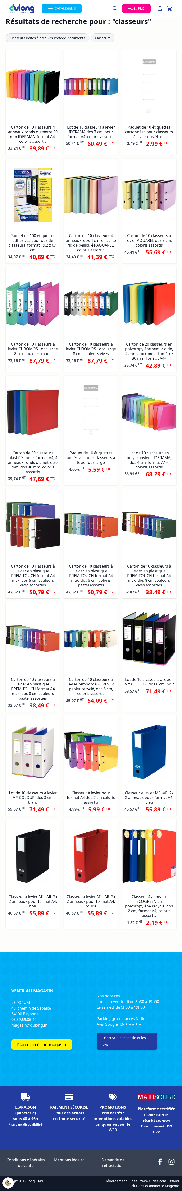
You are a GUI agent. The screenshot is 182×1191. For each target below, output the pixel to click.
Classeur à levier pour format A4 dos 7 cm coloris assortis (91, 797)
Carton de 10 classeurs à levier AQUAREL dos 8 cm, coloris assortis (149, 240)
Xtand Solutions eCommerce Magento (154, 1183)
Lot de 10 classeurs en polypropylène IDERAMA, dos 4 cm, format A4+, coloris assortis (149, 460)
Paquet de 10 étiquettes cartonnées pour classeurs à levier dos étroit (149, 132)
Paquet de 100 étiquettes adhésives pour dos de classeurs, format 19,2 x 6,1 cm (33, 242)
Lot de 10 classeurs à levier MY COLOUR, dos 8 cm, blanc (33, 797)
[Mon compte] (160, 8)
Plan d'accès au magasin (41, 1044)
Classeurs (102, 38)
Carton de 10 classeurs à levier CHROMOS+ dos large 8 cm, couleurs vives (91, 349)
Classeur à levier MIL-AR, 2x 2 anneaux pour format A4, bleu (149, 797)
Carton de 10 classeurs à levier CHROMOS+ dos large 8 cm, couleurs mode (33, 349)
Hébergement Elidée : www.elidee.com (135, 1181)
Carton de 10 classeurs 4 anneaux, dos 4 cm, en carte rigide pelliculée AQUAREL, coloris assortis (91, 242)
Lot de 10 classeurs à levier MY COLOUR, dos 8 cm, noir (149, 681)
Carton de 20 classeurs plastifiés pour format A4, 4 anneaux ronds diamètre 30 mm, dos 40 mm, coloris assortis (33, 462)
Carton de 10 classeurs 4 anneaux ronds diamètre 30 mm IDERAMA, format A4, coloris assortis (33, 134)
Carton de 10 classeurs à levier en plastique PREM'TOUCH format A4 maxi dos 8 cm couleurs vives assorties (149, 575)
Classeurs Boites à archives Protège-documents (47, 38)
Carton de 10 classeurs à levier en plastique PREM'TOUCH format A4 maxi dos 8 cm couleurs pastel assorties (33, 689)
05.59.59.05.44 (23, 1019)
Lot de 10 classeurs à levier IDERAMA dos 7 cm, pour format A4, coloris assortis (91, 132)
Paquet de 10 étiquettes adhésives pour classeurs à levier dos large (91, 458)
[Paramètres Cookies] (8, 1183)
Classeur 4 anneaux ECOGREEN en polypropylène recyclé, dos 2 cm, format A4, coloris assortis (149, 906)
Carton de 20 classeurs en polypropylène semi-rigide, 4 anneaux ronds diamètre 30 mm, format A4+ (149, 351)
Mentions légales (69, 1159)
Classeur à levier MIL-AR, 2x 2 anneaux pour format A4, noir (33, 901)
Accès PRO (136, 8)
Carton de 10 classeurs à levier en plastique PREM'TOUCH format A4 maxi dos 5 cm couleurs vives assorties (33, 575)
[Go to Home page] (21, 8)
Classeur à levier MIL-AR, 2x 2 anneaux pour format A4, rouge (91, 901)
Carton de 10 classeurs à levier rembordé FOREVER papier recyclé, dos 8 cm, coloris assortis (91, 686)
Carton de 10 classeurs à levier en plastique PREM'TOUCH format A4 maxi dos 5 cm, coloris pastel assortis (91, 575)
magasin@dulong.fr (29, 1025)
